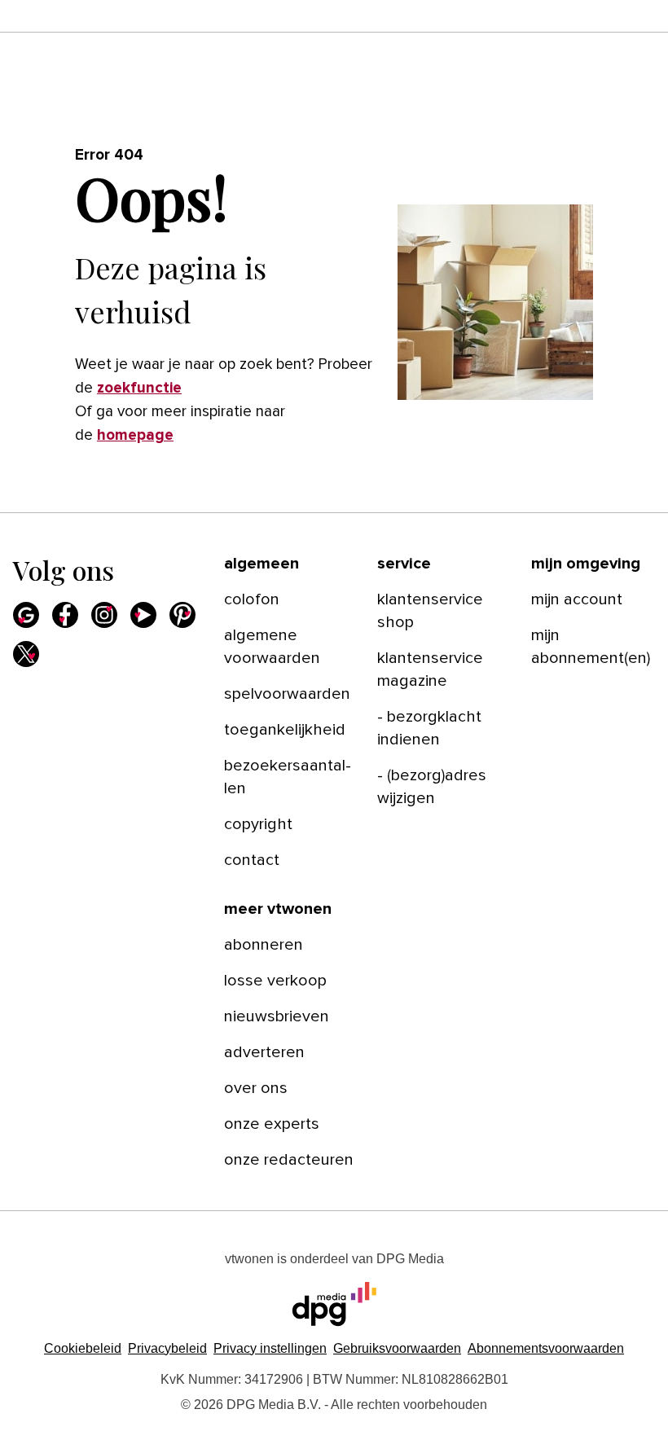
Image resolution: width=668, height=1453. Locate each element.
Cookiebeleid (82, 1348)
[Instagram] (104, 615)
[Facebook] (65, 615)
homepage (135, 435)
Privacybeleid (167, 1348)
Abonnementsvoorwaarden (546, 1348)
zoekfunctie (139, 388)
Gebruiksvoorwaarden (397, 1348)
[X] (26, 654)
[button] (270, 1348)
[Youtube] (143, 615)
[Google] (26, 615)
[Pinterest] (182, 615)
